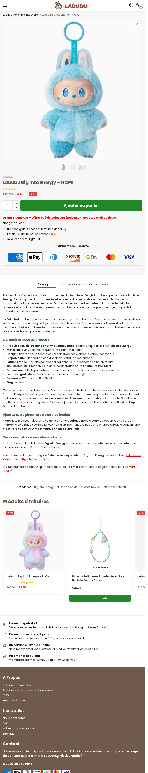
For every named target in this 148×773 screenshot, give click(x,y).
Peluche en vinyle (66, 487)
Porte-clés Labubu (114, 487)
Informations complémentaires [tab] (84, 284)
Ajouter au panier (81, 205)
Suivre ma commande (18, 728)
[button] (137, 24)
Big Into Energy (30, 14)
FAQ (5, 723)
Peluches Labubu (90, 487)
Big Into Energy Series (44, 447)
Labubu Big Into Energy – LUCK (28, 576)
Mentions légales (14, 700)
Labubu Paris (11, 14)
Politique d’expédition (18, 685)
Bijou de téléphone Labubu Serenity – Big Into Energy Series (98, 578)
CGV (6, 695)
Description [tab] (46, 284)
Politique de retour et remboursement (29, 690)
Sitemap (9, 734)
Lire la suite (100, 598)
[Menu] (8, 5)
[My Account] (131, 5)
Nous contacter (14, 718)
